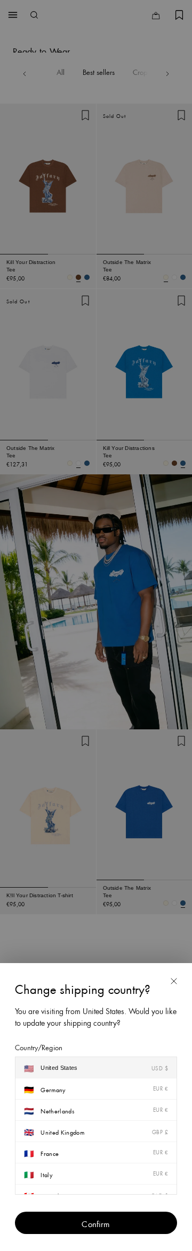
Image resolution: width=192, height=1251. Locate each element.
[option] (96, 1067)
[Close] (173, 981)
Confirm (96, 1223)
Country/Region (38, 1046)
